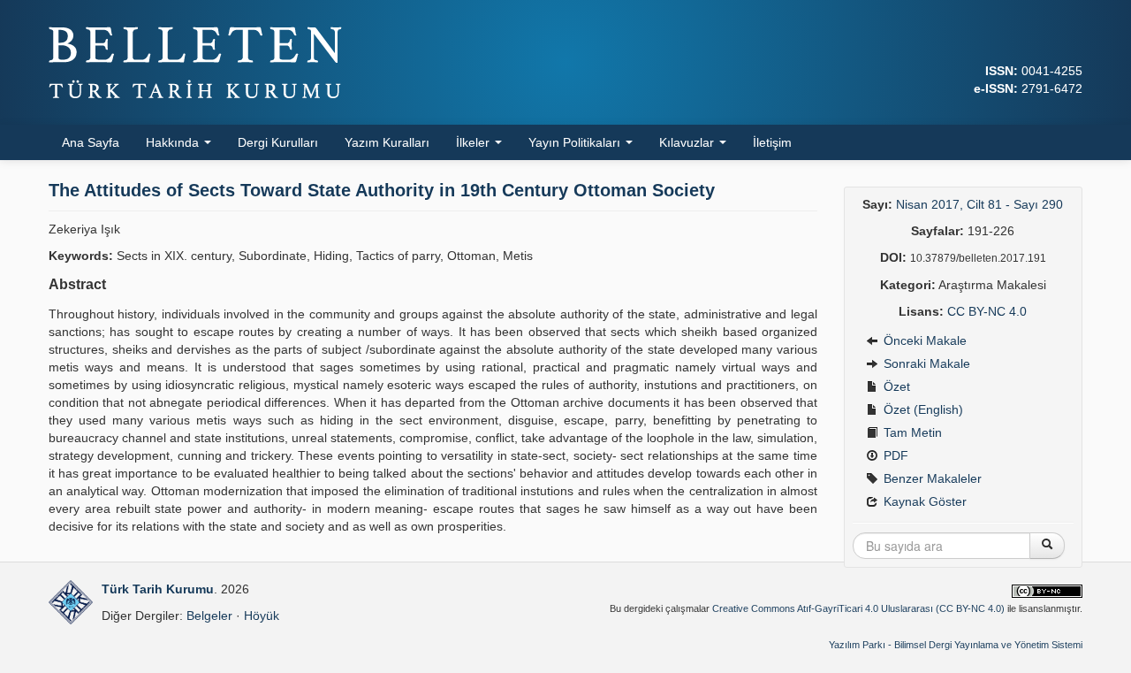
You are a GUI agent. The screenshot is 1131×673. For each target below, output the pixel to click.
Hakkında (174, 142)
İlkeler (474, 142)
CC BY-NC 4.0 (987, 311)
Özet (895, 386)
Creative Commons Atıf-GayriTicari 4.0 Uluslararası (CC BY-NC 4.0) (858, 608)
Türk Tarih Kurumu (158, 589)
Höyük (261, 615)
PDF (894, 455)
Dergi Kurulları (278, 142)
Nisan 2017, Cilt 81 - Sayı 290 (979, 204)
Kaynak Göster (923, 501)
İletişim (772, 142)
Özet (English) (921, 409)
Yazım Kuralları (387, 142)
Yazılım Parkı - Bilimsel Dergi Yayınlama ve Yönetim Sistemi (955, 644)
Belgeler (209, 615)
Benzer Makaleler (931, 478)
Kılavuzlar (688, 142)
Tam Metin (911, 432)
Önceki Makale (923, 340)
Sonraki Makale (925, 363)
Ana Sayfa (90, 142)
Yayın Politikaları (576, 142)
